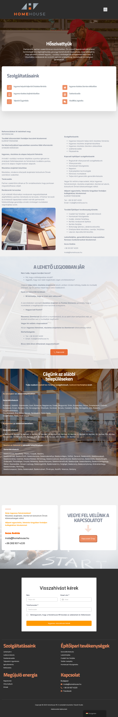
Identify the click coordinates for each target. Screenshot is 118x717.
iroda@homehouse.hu (40, 339)
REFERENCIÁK (7, 134)
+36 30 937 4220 (75, 200)
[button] (105, 9)
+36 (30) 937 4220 (15, 543)
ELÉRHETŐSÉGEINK (10, 141)
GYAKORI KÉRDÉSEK (10, 148)
